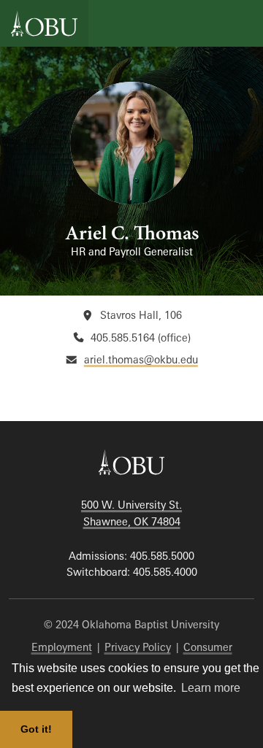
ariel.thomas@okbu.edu (141, 359)
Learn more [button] (210, 688)
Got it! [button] (36, 729)
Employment (61, 647)
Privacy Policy (137, 647)
